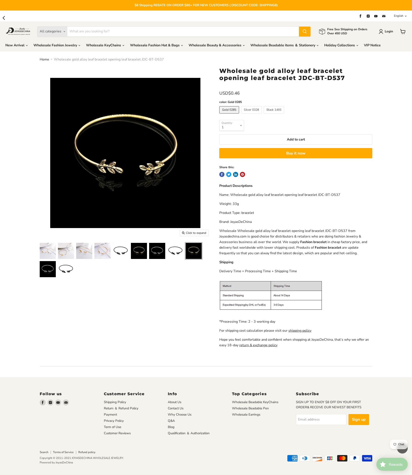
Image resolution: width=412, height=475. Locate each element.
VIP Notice (372, 45)
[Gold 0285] (229, 114)
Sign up (359, 419)
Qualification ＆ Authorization (189, 433)
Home (44, 59)
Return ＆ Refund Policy (121, 408)
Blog (171, 427)
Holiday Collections (340, 45)
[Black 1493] (274, 114)
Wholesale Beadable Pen (250, 408)
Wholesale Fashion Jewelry (55, 45)
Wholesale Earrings (246, 414)
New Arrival (15, 45)
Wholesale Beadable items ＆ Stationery (283, 45)
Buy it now (295, 153)
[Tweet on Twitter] (228, 174)
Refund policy (86, 452)
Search (44, 452)
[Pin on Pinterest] (242, 174)
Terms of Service (63, 452)
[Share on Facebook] (221, 174)
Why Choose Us (179, 414)
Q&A (171, 421)
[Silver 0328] (252, 114)
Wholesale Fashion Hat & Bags (155, 45)
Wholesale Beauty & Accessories (215, 45)
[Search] (305, 31)
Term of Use (112, 427)
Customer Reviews (117, 433)
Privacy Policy (114, 421)
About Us (174, 402)
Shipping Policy (115, 402)
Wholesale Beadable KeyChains (255, 402)
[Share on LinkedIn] (235, 174)
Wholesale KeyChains (104, 45)
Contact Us (175, 408)
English (398, 16)
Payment (110, 414)
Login (389, 31)
